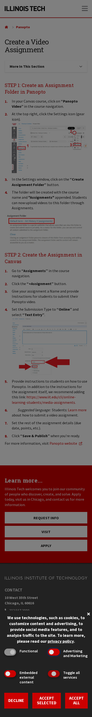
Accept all (76, 700)
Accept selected (46, 700)
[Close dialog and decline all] (88, 613)
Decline (16, 700)
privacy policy (61, 641)
